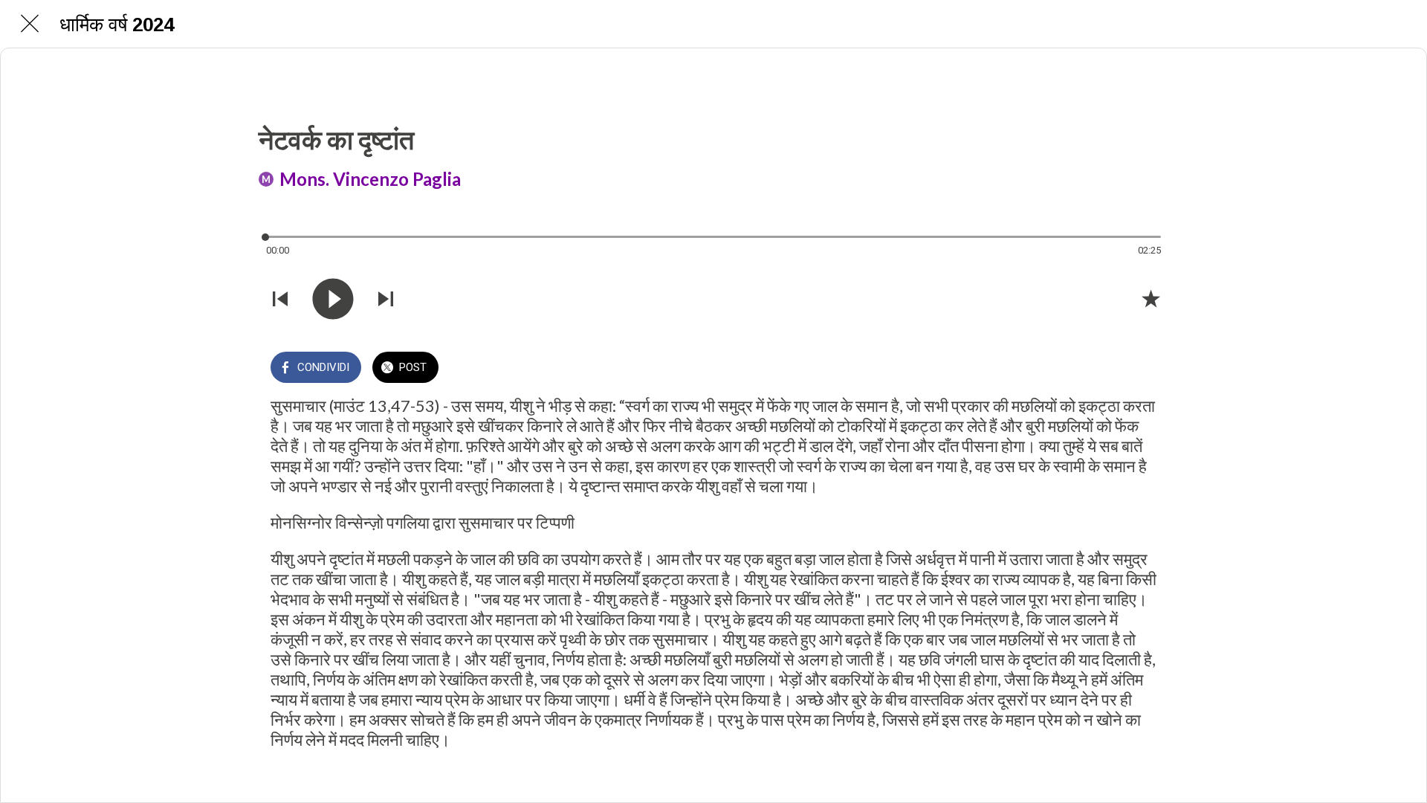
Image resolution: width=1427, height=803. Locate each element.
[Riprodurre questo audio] (332, 298)
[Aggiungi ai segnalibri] (1150, 298)
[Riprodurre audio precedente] (280, 298)
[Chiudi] (30, 24)
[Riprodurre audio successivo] (386, 298)
